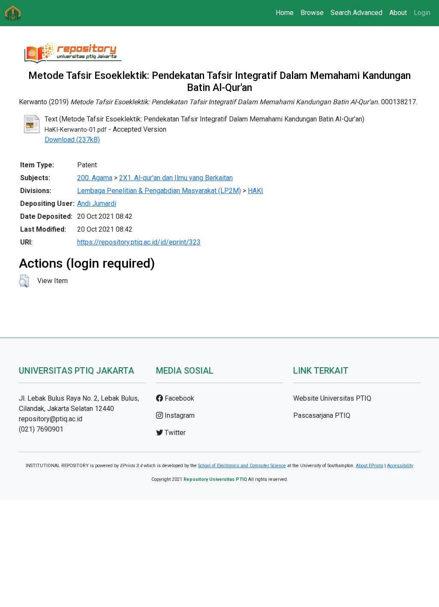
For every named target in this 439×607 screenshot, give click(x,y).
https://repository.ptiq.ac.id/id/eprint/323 (139, 242)
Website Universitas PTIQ (332, 398)
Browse (312, 13)
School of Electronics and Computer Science (242, 465)
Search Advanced (356, 13)
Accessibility (400, 465)
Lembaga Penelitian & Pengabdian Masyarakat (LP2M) (159, 191)
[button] (24, 281)
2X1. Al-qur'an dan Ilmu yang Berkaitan (176, 178)
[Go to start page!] (13, 13)
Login (422, 13)
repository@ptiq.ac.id (50, 419)
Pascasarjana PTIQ (321, 415)
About (398, 13)
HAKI (255, 191)
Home (285, 13)
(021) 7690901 (41, 429)
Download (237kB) (72, 140)
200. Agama (94, 178)
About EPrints (369, 465)
